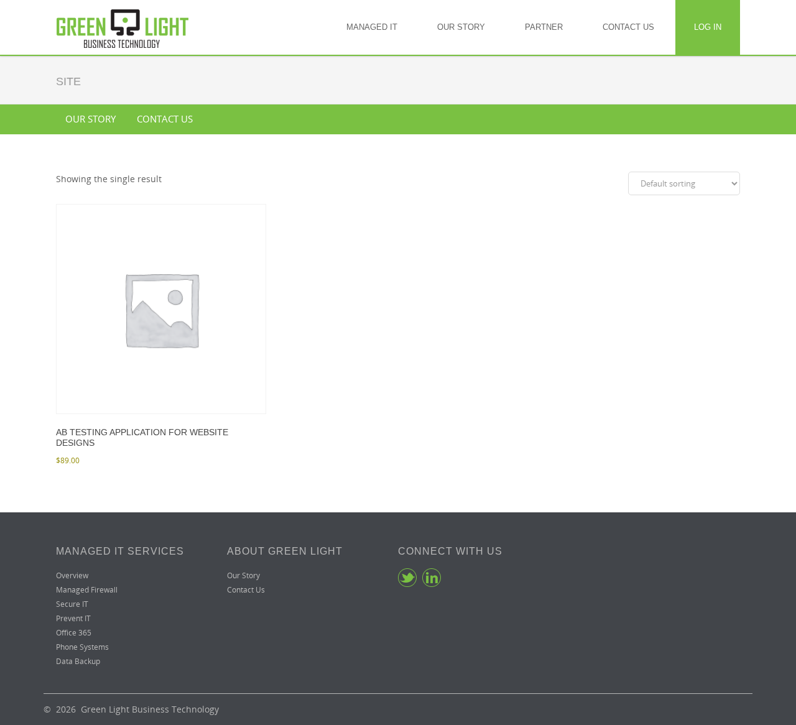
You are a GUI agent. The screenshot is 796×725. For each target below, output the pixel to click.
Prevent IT (73, 618)
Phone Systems (82, 647)
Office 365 (73, 632)
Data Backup (78, 661)
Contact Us (628, 27)
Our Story (461, 27)
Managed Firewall (87, 589)
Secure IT (72, 604)
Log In (707, 27)
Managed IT (371, 27)
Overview (72, 575)
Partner (544, 27)
